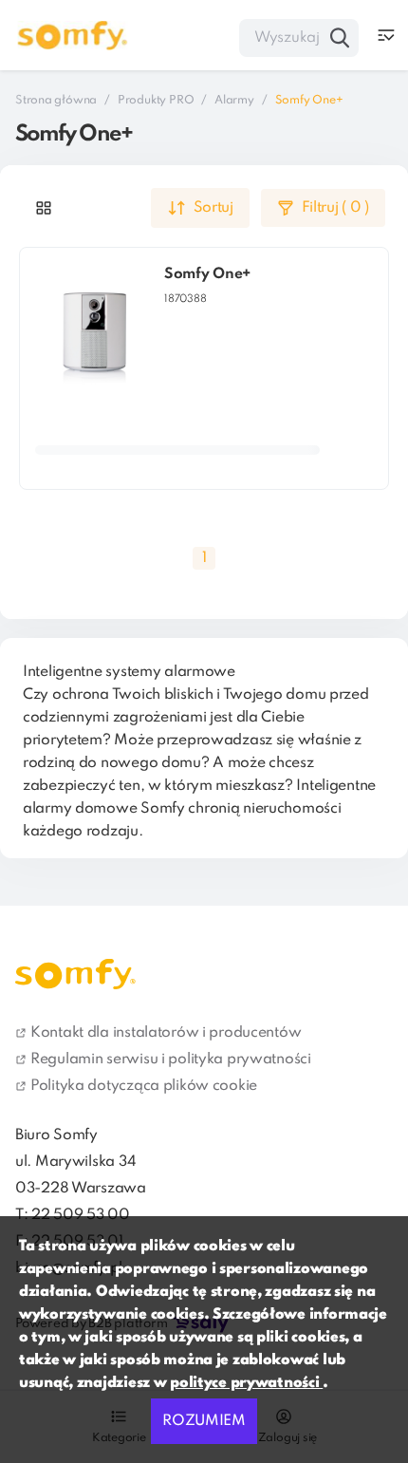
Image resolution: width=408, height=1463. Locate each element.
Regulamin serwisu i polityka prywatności (170, 1059)
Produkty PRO (156, 100)
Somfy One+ (207, 274)
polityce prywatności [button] (246, 1383)
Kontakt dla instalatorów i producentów (165, 1033)
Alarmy (233, 100)
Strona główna (56, 100)
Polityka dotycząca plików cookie (143, 1086)
